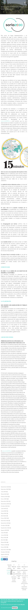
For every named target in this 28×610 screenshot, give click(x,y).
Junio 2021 (3, 535)
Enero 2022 (4, 518)
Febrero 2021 (4, 544)
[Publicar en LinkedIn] (7, 559)
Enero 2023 (4, 499)
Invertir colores (19, 567)
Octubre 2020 (4, 552)
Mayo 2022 (4, 513)
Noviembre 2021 (5, 523)
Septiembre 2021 (5, 528)
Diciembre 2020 (5, 549)
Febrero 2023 (4, 496)
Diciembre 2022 (5, 501)
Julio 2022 (3, 508)
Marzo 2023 (4, 494)
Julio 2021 (3, 532)
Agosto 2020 (4, 554)
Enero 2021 (4, 547)
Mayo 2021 (3, 537)
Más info (23, 604)
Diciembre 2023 (5, 489)
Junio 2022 (4, 511)
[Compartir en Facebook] (4, 559)
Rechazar (14, 607)
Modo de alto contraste (14, 568)
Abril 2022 (3, 515)
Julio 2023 (3, 491)
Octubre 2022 (4, 506)
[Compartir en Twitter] (2, 559)
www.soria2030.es (5, 121)
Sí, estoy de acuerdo (6, 607)
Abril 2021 (3, 540)
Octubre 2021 (4, 525)
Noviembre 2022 (5, 503)
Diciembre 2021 (5, 520)
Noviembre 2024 (5, 487)
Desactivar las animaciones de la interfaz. (24, 570)
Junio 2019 (3, 556)
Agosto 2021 (4, 530)
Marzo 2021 (4, 542)
